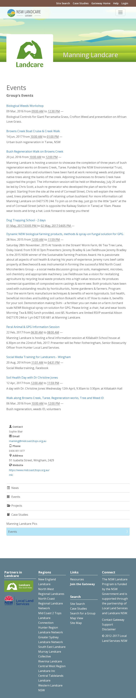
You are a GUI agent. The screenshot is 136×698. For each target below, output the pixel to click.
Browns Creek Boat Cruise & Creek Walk (33, 131)
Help (116, 3)
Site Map (76, 623)
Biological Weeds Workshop (25, 106)
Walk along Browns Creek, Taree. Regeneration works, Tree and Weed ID (55, 398)
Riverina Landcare (50, 661)
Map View (76, 618)
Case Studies (81, 3)
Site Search (63, 3)
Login (124, 3)
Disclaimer (109, 629)
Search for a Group (82, 613)
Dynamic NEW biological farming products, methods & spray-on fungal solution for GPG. (65, 234)
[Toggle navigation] (120, 12)
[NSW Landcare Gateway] (24, 13)
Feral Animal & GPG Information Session (33, 327)
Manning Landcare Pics (21, 524)
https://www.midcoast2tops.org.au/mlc (29, 472)
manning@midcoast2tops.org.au (27, 441)
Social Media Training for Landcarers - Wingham (38, 357)
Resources (77, 579)
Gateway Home (100, 3)
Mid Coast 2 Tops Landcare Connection (49, 618)
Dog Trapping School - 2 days (26, 220)
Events (12, 532)
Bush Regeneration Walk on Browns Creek (34, 151)
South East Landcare (52, 647)
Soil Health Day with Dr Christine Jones (32, 377)
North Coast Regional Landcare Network (50, 603)
